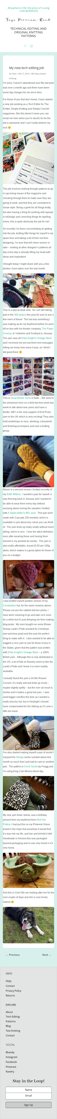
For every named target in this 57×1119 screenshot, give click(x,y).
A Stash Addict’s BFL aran (22, 513)
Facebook (11, 1062)
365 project (20, 314)
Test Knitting (13, 1030)
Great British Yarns (21, 398)
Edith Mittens (14, 494)
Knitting (12, 78)
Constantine (9, 605)
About (9, 1012)
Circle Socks (31, 766)
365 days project (38, 73)
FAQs (9, 981)
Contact (10, 1035)
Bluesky (10, 1052)
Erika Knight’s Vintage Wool (36, 338)
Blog (8, 1026)
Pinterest (11, 1066)
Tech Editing (13, 1016)
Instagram (11, 1057)
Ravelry (10, 1071)
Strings (20, 757)
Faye (14, 73)
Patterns (11, 1021)
